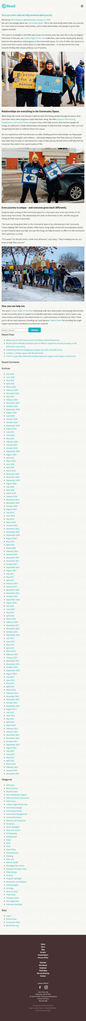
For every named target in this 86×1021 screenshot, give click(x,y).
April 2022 (10, 458)
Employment (11, 836)
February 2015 (12, 654)
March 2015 (11, 651)
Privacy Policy (43, 957)
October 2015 (11, 632)
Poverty (9, 875)
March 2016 (11, 619)
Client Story (11, 801)
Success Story (12, 891)
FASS (8, 843)
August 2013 (11, 709)
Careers (43, 952)
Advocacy (10, 785)
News (43, 946)
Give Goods (43, 965)
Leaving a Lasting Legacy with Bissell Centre (24, 353)
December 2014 (12, 661)
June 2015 (10, 641)
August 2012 (11, 747)
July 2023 (10, 432)
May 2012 (10, 757)
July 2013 (10, 712)
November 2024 (12, 403)
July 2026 (10, 374)
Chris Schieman (17, 19)
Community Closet (14, 811)
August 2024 (11, 412)
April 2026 (10, 383)
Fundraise (43, 967)
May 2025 (10, 396)
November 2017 (12, 561)
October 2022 (11, 448)
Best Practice (11, 788)
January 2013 (11, 731)
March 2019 (11, 522)
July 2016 (10, 606)
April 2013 (10, 722)
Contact (43, 976)
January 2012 (11, 770)
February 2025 (12, 399)
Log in (8, 915)
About (43, 944)
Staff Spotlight (12, 885)
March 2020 (11, 493)
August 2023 (11, 428)
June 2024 (10, 416)
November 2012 (12, 738)
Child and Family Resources (17, 798)
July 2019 (10, 512)
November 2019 (12, 503)
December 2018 (12, 528)
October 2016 (11, 596)
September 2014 (13, 670)
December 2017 (12, 557)
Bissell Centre (12, 791)
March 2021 (11, 470)
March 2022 (11, 461)
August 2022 (11, 454)
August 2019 (11, 509)
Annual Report (43, 955)
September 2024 (13, 409)
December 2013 (12, 696)
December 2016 (12, 590)
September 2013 (13, 706)
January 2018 (11, 554)
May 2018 (10, 541)
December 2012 (12, 735)
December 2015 (12, 625)
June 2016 (10, 609)
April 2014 (10, 686)
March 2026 (11, 387)
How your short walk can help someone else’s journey (27, 15)
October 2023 (11, 422)
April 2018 (10, 544)
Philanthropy (11, 872)
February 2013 (12, 728)
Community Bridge (14, 807)
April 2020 (10, 490)
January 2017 (11, 586)
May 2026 (10, 380)
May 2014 (10, 683)
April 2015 (10, 648)
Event (8, 840)
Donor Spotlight (12, 827)
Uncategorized (12, 901)
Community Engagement (16, 814)
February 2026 (12, 390)
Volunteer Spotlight (14, 904)
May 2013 (10, 718)
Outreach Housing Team (16, 869)
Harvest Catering (43, 973)
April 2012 (10, 760)
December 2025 (12, 393)
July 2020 (10, 486)
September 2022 (13, 451)
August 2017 (11, 570)
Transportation (12, 898)
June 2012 (10, 754)
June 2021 (10, 464)
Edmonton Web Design (43, 1010)
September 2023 (13, 425)
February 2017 (12, 583)
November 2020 (12, 477)
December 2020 (12, 474)
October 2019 (11, 506)
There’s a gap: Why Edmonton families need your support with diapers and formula (41, 356)
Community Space (35, 23)
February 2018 (12, 551)
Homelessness (12, 852)
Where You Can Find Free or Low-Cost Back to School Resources (33, 340)
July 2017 (10, 573)
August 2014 (11, 673)
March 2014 (11, 690)
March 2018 (11, 548)
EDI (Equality (11, 833)
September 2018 (13, 535)
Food (8, 846)
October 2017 (11, 564)
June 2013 (10, 715)
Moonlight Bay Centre (15, 865)
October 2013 (11, 702)
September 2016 (13, 599)
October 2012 (11, 741)
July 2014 (10, 677)
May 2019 (10, 519)
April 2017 (10, 580)
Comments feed (13, 922)
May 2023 (10, 438)
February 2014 (12, 693)
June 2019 (10, 515)
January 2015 (11, 657)
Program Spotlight (14, 878)
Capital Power (56, 320)
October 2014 (11, 667)
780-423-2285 (43, 1001)
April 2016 (10, 615)
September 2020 (13, 480)
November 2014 (12, 664)
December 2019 (12, 499)
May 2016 (10, 612)
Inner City (10, 859)
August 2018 (11, 538)
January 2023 (11, 445)
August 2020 (11, 483)
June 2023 (10, 435)
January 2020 (11, 496)
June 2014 (10, 680)
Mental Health (12, 862)
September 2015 (13, 635)
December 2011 (12, 773)
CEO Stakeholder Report (16, 794)
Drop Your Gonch (13, 830)
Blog (43, 949)
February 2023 (12, 441)
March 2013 (11, 725)
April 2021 (10, 467)
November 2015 (12, 628)
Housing (9, 856)
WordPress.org (12, 925)
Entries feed (11, 919)
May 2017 (10, 577)
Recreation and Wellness (16, 881)
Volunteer (43, 962)
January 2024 (11, 419)
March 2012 (11, 764)
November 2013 (12, 699)
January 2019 (11, 525)
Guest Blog (10, 849)
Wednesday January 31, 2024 (38, 19)
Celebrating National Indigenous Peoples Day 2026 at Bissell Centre (34, 350)
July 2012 (10, 751)
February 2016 (12, 622)
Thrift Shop (10, 894)
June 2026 (10, 377)
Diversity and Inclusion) (16, 820)
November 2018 (12, 532)
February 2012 (12, 767)
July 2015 (10, 638)
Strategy (9, 888)
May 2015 (10, 644)
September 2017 (13, 567)
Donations (10, 823)
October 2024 (11, 406)
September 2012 (13, 744)
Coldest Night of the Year (34, 38)
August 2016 (11, 602)
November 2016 (12, 593)
